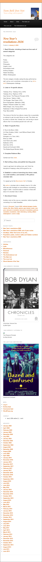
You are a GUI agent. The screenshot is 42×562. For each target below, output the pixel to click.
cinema (5, 208)
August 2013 (7, 547)
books (35, 206)
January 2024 (7, 438)
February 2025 (7, 430)
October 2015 (7, 496)
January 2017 (7, 470)
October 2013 (7, 543)
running (29, 212)
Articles (5, 244)
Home (5, 21)
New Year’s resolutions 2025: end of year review (18, 230)
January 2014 (7, 536)
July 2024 (6, 436)
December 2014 (8, 513)
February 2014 (7, 534)
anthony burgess (28, 206)
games (21, 208)
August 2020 (7, 451)
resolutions (13, 212)
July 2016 (6, 483)
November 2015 (8, 494)
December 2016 (8, 472)
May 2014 (6, 528)
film (9, 208)
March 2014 (6, 532)
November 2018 (8, 460)
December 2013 (8, 538)
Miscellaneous (7, 248)
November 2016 (8, 475)
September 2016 (8, 479)
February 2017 (7, 468)
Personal (11, 206)
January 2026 (7, 426)
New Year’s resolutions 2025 (12, 237)
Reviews (5, 253)
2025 (15, 158)
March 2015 (6, 506)
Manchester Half (20, 181)
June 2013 (6, 551)
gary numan (27, 208)
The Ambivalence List (20, 25)
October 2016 (7, 477)
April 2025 (6, 428)
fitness (16, 208)
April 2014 (6, 530)
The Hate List (25, 21)
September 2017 (8, 466)
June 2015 (6, 502)
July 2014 (6, 523)
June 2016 (6, 485)
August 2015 (7, 500)
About (11, 21)
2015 (4, 83)
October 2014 (7, 517)
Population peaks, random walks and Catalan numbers (20, 235)
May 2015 (6, 504)
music (33, 208)
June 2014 (6, 526)
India (17, 21)
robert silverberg (22, 212)
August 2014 (7, 521)
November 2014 (8, 515)
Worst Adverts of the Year (11, 261)
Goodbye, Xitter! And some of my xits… (15, 233)
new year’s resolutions (26, 210)
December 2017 (8, 464)
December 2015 (8, 492)
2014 (34, 81)
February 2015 (7, 509)
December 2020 (8, 449)
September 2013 (8, 545)
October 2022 (7, 443)
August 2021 (7, 447)
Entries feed (7, 407)
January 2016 (7, 489)
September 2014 (8, 519)
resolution (6, 212)
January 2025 (7, 432)
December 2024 (8, 434)
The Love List (7, 25)
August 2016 (7, 481)
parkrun (8, 185)
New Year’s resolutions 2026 (13, 40)
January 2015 (7, 511)
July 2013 (6, 549)
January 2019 (7, 458)
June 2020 (6, 453)
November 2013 (8, 540)
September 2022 (8, 445)
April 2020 (6, 455)
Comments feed (8, 409)
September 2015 (8, 498)
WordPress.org (8, 411)
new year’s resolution (13, 210)
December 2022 (8, 441)
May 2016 (6, 487)
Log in (5, 405)
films (12, 208)
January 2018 (7, 462)
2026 (20, 206)
